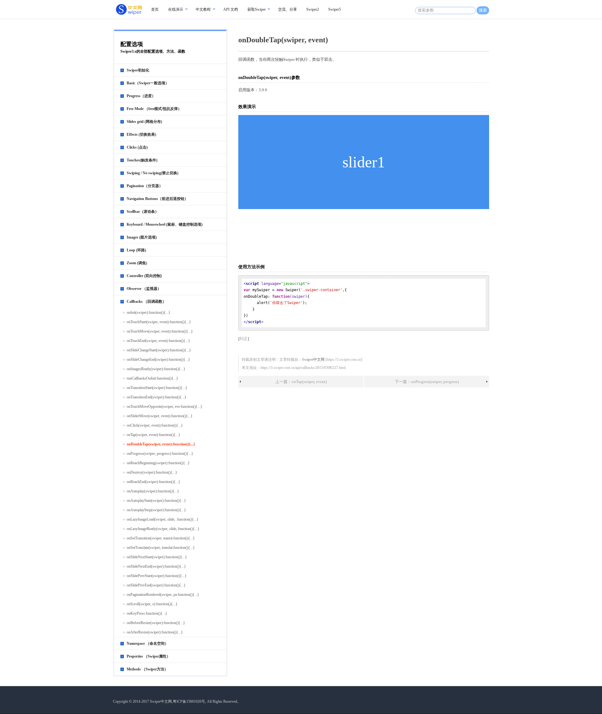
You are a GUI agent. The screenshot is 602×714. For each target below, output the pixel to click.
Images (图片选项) (142, 237)
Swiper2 (312, 9)
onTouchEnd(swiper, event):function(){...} (158, 341)
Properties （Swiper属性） (148, 656)
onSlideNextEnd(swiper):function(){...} (156, 566)
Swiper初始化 (138, 70)
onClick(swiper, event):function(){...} (155, 425)
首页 (155, 9)
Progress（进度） (141, 96)
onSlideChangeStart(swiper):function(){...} (159, 350)
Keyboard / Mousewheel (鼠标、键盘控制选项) (165, 224)
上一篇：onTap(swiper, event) (301, 381)
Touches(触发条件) (142, 160)
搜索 (483, 10)
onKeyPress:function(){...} (147, 613)
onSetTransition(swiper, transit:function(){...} (161, 538)
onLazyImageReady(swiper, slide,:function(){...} (163, 529)
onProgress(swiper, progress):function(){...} (160, 453)
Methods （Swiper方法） (147, 669)
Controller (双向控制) (144, 276)
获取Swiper (256, 9)
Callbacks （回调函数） (146, 301)
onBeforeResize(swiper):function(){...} (156, 623)
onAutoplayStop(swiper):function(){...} (156, 510)
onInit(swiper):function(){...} (148, 312)
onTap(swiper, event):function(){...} (153, 435)
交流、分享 (287, 9)
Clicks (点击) (137, 147)
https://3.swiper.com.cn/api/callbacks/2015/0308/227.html (303, 367)
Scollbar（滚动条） (143, 211)
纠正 (244, 338)
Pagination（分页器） (145, 186)
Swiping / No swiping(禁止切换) (152, 173)
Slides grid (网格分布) (144, 121)
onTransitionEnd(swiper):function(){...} (156, 397)
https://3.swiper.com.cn (344, 359)
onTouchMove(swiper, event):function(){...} (160, 331)
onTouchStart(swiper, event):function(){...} (159, 322)
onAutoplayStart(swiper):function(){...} (156, 500)
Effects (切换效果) (141, 134)
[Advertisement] (365, 236)
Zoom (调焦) (137, 263)
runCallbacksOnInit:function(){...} (152, 378)
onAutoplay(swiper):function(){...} (153, 491)
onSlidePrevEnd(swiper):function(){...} (156, 585)
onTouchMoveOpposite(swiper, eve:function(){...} (164, 406)
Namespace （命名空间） (147, 643)
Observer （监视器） (144, 288)
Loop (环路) (136, 250)
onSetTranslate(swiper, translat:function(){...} (161, 547)
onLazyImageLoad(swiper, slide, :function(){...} (162, 519)
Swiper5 (334, 9)
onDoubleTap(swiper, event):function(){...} (161, 444)
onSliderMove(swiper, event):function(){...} (160, 416)
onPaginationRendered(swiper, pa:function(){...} (163, 594)
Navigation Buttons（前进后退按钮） (157, 199)
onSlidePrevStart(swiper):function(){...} (157, 576)
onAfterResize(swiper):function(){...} (155, 632)
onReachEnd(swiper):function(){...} (153, 482)
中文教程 (203, 9)
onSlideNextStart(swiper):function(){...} (157, 557)
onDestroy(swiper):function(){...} (152, 472)
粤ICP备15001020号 (189, 701)
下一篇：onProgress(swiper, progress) (427, 381)
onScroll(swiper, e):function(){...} (152, 604)
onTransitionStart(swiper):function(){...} (157, 388)
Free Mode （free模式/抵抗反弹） (154, 109)
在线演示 (175, 9)
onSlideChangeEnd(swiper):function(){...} (158, 359)
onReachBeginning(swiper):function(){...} (158, 463)
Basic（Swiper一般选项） (148, 83)
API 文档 (230, 9)
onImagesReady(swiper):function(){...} (156, 369)
